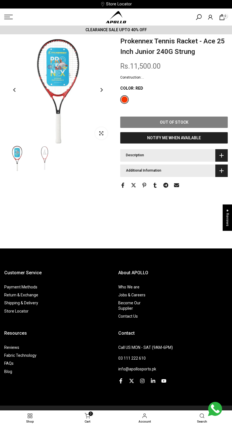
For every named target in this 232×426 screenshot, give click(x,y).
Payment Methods (20, 287)
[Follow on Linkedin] (153, 381)
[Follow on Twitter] (131, 381)
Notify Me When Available (174, 138)
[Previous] (14, 90)
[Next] (101, 90)
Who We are (128, 287)
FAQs (9, 363)
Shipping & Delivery (21, 303)
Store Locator (119, 4)
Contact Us (128, 316)
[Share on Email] (176, 185)
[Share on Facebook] (122, 185)
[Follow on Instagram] (142, 381)
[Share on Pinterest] (144, 185)
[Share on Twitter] (133, 185)
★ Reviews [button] (227, 217)
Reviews (11, 347)
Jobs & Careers (131, 295)
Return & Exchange (21, 295)
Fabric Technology (20, 355)
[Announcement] (116, 29)
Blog (8, 371)
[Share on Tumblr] (155, 185)
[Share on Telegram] (165, 185)
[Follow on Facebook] (120, 381)
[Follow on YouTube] (163, 381)
